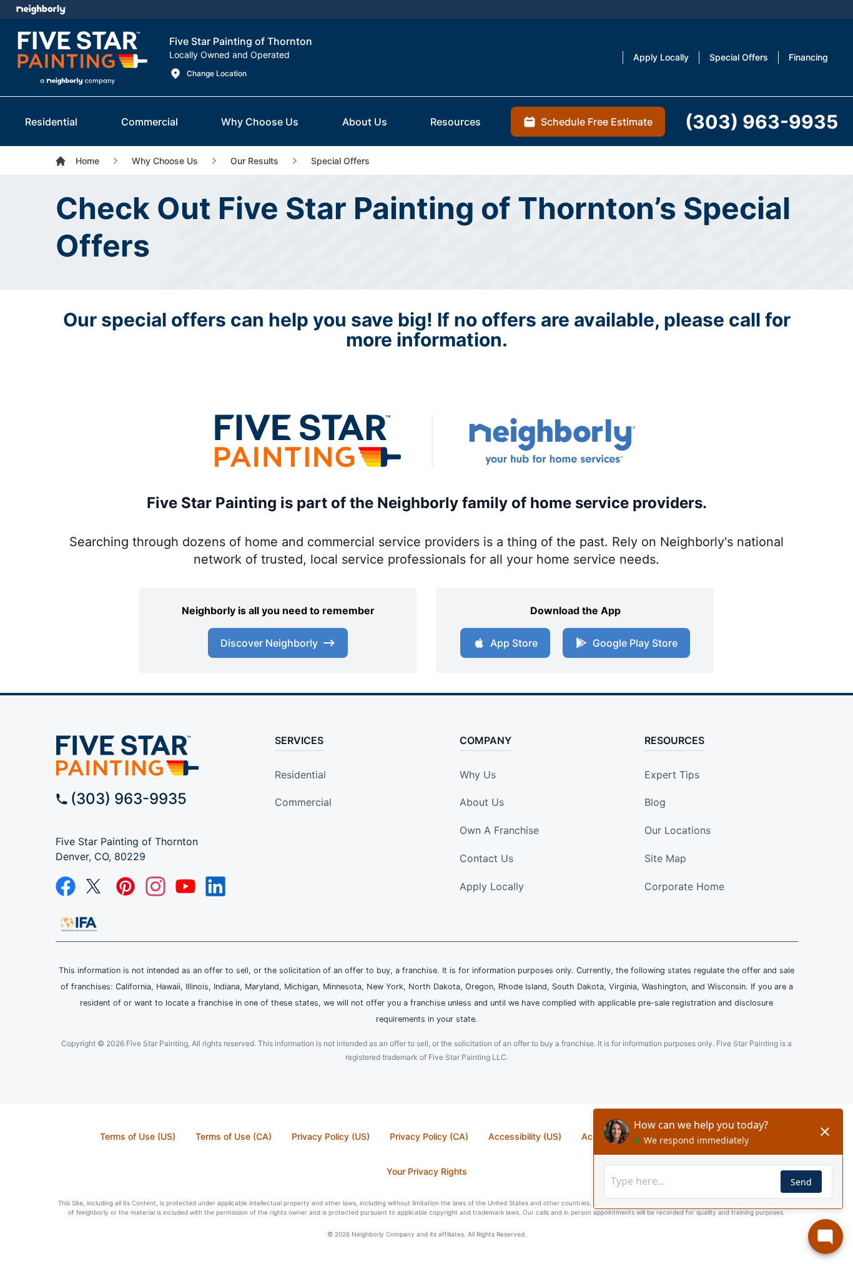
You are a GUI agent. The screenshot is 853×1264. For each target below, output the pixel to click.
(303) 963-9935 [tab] (761, 121)
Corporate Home (684, 886)
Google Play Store (635, 643)
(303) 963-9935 (129, 799)
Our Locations (677, 830)
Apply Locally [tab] (661, 57)
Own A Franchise (499, 830)
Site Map (665, 858)
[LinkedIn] (215, 886)
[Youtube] (185, 886)
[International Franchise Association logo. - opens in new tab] (79, 923)
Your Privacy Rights (427, 1171)
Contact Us (486, 858)
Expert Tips (671, 774)
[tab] (51, 121)
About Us (482, 802)
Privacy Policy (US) (331, 1136)
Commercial (303, 802)
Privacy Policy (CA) (429, 1136)
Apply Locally (492, 886)
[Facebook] (66, 886)
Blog (655, 802)
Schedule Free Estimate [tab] (597, 121)
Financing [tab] (808, 57)
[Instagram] (155, 886)
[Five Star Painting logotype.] (82, 57)
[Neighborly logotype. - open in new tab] (41, 9)
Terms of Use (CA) (233, 1136)
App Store (514, 643)
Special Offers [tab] (738, 57)
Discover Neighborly (269, 643)
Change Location (217, 73)
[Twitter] (96, 886)
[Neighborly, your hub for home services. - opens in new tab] (551, 441)
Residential (300, 774)
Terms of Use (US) (137, 1136)
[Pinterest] (126, 886)
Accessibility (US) (524, 1136)
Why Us (478, 774)
